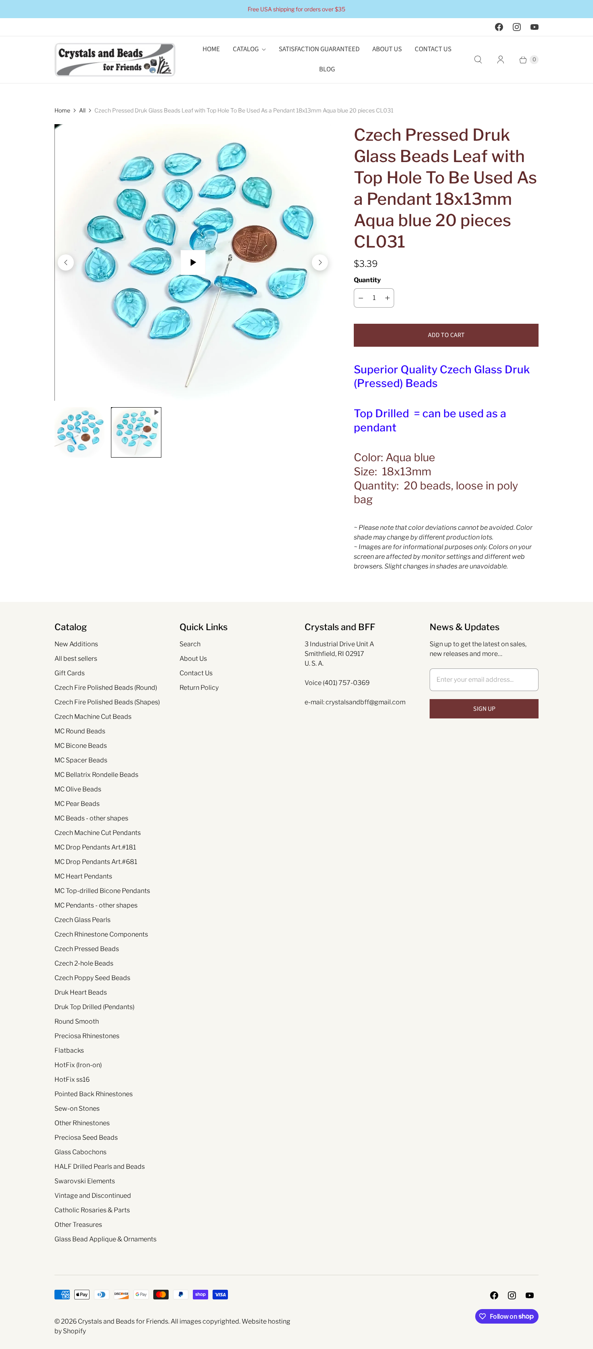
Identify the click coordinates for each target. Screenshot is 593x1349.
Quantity (367, 280)
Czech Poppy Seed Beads (92, 978)
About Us (387, 49)
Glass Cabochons (80, 1152)
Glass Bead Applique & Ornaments (105, 1239)
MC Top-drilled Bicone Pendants (102, 891)
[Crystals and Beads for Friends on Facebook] (499, 27)
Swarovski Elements (84, 1181)
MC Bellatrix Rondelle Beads (96, 775)
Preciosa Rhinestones (86, 1036)
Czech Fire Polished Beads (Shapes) (107, 702)
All (82, 110)
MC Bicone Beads (80, 745)
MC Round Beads (79, 731)
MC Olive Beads (77, 789)
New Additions (76, 644)
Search (190, 644)
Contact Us (433, 49)
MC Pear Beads (77, 804)
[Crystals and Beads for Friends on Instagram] (517, 27)
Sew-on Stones (77, 1108)
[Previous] (66, 262)
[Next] (320, 262)
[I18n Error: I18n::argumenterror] (79, 432)
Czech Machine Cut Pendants (97, 833)
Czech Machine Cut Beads (93, 716)
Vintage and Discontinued (92, 1195)
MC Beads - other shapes (91, 818)
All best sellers (75, 658)
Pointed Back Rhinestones (93, 1094)
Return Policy (199, 687)
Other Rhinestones (82, 1123)
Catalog (246, 49)
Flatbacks (69, 1050)
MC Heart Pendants (83, 876)
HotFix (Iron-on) (78, 1065)
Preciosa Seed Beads (86, 1137)
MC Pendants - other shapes (96, 905)
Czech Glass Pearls (82, 920)
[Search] (478, 59)
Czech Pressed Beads (86, 949)
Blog (327, 69)
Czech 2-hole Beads (83, 963)
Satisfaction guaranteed (319, 49)
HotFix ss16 (72, 1079)
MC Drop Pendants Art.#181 (95, 847)
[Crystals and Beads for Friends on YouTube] (534, 27)
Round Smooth (76, 1021)
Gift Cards (69, 673)
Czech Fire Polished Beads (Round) (105, 687)
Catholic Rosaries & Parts (92, 1210)
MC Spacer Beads (80, 760)
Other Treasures (78, 1224)
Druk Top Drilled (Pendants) (94, 1007)
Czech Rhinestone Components (101, 934)
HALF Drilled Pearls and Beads (99, 1166)
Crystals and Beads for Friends (123, 1321)
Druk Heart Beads (80, 992)
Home (211, 49)
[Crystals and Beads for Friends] (114, 60)
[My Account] (500, 59)
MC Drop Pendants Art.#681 (95, 862)
